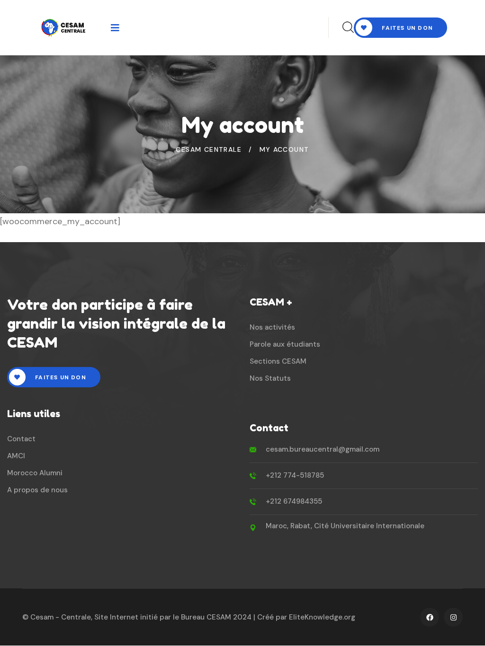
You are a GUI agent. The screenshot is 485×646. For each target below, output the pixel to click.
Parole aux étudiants (285, 344)
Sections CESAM (278, 361)
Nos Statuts (270, 378)
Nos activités (272, 327)
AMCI (16, 456)
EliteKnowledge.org (322, 617)
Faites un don (406, 28)
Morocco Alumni (35, 473)
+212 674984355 (294, 501)
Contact (21, 439)
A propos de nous (37, 490)
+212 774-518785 (295, 475)
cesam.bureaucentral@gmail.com (322, 449)
